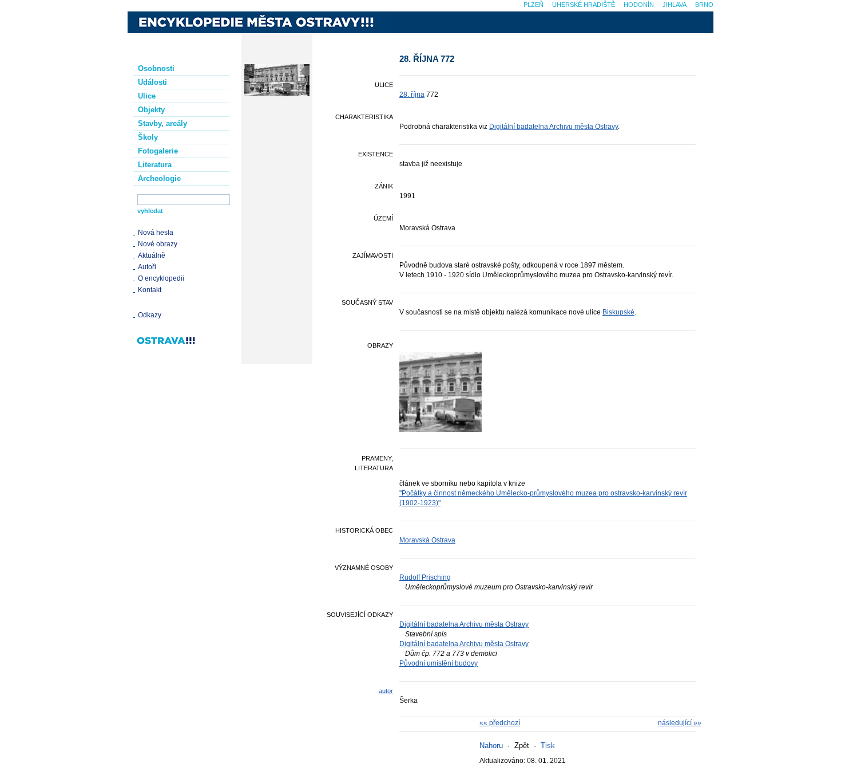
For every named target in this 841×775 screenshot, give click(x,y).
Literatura (155, 164)
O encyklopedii (161, 278)
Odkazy (149, 315)
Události (152, 82)
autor (386, 690)
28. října (412, 95)
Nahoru (491, 745)
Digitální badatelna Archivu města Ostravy (553, 127)
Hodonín (639, 4)
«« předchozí (499, 723)
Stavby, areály (162, 123)
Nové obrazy (157, 244)
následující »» (679, 723)
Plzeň (533, 4)
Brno (704, 4)
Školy (148, 137)
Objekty (151, 109)
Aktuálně (151, 255)
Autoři (147, 267)
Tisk (548, 745)
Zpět (521, 745)
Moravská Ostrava (427, 540)
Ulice (147, 96)
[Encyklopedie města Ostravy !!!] (260, 22)
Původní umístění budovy (438, 663)
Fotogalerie (158, 151)
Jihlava (675, 4)
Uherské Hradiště (583, 4)
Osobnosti (156, 68)
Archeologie (159, 178)
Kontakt (149, 290)
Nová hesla (155, 233)
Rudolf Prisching (425, 577)
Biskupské (618, 312)
